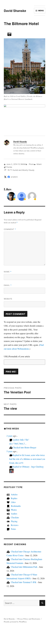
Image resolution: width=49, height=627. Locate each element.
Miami (39, 164)
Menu (41, 10)
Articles (14, 494)
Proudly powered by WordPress (15, 621)
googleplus (14, 177)
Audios (14, 513)
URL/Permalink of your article (17, 356)
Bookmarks (16, 505)
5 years (10, 451)
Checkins (15, 517)
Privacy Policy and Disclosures (28, 619)
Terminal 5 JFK (23, 582)
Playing (14, 521)
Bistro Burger (24, 447)
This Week (12, 428)
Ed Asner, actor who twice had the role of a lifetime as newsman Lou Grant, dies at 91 (27, 459)
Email (8, 285)
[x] (5, 177)
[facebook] (8, 177)
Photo (31, 164)
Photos (14, 509)
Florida (9, 167)
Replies (14, 498)
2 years (10, 435)
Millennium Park (24, 566)
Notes (13, 528)
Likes (13, 502)
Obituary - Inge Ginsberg (28, 466)
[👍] (11, 196)
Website (8, 299)
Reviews (14, 525)
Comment (10, 229)
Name (7, 272)
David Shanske (15, 10)
